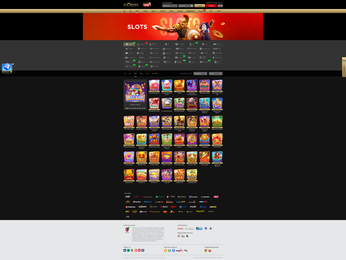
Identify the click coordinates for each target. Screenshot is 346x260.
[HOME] (124, 11)
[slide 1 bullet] (127, 108)
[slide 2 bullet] (130, 108)
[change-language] (220, 5)
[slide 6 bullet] (137, 108)
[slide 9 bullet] (142, 108)
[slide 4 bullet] (133, 108)
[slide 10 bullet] (144, 108)
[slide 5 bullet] (135, 108)
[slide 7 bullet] (139, 108)
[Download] (130, 11)
